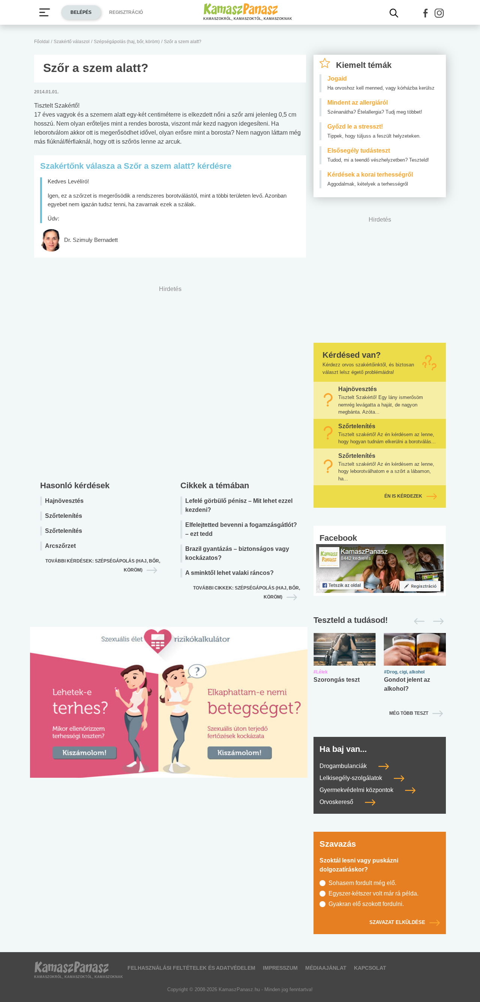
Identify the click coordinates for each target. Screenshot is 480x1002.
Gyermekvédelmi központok (357, 790)
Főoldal (42, 41)
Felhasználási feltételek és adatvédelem (191, 968)
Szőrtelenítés (63, 516)
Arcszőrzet (60, 546)
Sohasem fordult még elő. (362, 883)
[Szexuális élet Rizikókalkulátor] (169, 711)
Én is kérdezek (403, 496)
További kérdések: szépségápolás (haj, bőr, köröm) (102, 565)
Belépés (81, 12)
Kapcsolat (370, 968)
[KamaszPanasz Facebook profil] (380, 568)
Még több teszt (408, 713)
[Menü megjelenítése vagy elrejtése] (44, 12)
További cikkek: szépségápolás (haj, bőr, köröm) (246, 592)
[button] (425, 13)
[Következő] (436, 621)
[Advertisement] (170, 381)
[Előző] (417, 621)
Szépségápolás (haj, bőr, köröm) (127, 41)
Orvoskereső (337, 802)
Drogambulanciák (344, 766)
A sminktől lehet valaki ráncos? (229, 573)
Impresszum (280, 968)
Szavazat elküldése (397, 922)
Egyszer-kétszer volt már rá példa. (373, 893)
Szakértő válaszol (72, 41)
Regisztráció (126, 12)
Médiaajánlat (325, 968)
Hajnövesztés (64, 501)
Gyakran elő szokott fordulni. (366, 904)
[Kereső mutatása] (394, 13)
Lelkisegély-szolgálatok (352, 778)
